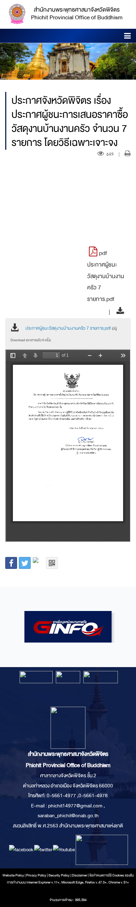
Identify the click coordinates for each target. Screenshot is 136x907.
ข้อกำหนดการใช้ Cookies (106, 875)
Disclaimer (80, 875)
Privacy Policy (36, 875)
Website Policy (13, 875)
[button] (127, 37)
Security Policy (59, 875)
